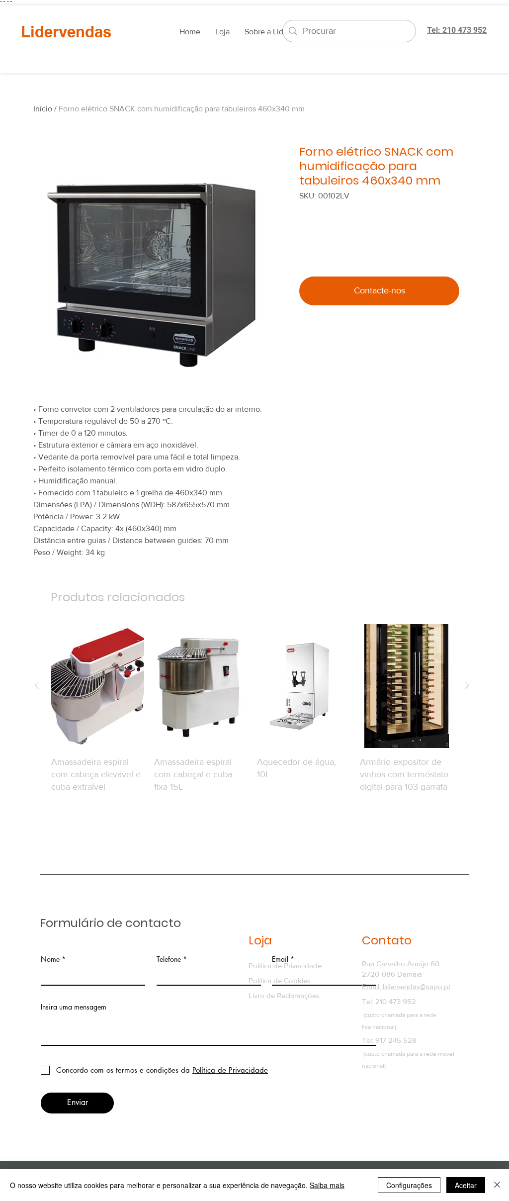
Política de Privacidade (285, 965)
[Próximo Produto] (467, 685)
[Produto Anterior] (37, 685)
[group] (252, 721)
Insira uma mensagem (73, 1007)
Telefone (169, 959)
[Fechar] (497, 1185)
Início (42, 108)
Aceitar (466, 1185)
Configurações (409, 1185)
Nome (50, 959)
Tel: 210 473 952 (389, 1001)
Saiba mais (327, 1185)
